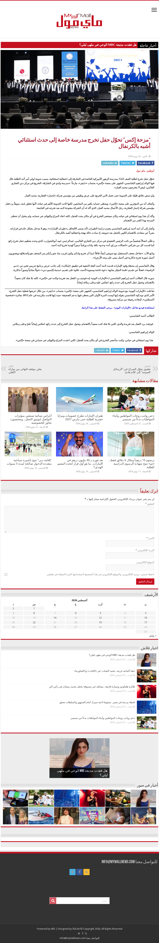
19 (100, 622)
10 (145, 617)
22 (34, 622)
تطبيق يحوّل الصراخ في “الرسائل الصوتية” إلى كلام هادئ (131, 369)
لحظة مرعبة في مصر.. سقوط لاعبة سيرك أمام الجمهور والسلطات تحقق (97, 702)
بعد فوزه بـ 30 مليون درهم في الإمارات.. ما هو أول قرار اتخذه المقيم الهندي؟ (80, 463)
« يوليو (152, 635)
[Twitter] (72, 872)
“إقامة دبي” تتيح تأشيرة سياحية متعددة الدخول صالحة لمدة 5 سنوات (29, 461)
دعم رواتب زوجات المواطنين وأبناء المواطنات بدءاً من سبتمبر (133, 417)
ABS (53, 928)
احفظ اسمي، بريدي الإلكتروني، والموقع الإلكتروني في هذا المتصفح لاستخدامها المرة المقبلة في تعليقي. (100, 574)
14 (55, 617)
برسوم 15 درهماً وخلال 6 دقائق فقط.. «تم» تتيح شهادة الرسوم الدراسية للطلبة (131, 463)
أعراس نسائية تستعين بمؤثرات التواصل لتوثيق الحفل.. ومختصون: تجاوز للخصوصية (31, 419)
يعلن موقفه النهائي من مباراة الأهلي (25, 369)
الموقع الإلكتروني (145, 562)
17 (145, 622)
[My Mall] (79, 16)
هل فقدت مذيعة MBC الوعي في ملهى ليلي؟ (108, 44)
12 (100, 617)
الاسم (150, 538)
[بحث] (53, 900)
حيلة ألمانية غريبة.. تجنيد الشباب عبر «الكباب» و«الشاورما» (104, 670)
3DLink (76, 928)
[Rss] (86, 872)
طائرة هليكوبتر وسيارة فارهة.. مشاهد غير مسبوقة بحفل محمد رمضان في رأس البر (92, 686)
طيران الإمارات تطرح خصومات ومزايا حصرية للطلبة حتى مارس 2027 (80, 417)
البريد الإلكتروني (145, 550)
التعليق (149, 503)
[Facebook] (79, 872)
